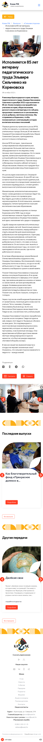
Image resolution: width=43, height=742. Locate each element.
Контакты (21, 704)
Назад (10, 17)
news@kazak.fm (31, 717)
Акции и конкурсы (21, 698)
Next (39, 399)
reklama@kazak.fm (21, 727)
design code (37, 734)
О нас (22, 679)
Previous (3, 399)
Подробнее (11, 502)
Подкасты (21, 691)
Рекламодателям (21, 701)
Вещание (21, 695)
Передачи (21, 688)
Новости (21, 682)
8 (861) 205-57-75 (21, 724)
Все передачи (9, 621)
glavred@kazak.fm (29, 714)
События (21, 685)
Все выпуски (8, 516)
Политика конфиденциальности (12, 734)
